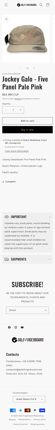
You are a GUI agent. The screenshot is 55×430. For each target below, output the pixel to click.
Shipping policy (38, 424)
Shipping (18, 99)
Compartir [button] (10, 181)
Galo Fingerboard (26, 416)
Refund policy (25, 419)
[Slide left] (20, 68)
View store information (17, 151)
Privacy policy (40, 419)
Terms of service (21, 424)
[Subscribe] (45, 310)
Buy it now (27, 129)
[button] (6, 5)
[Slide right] (34, 68)
